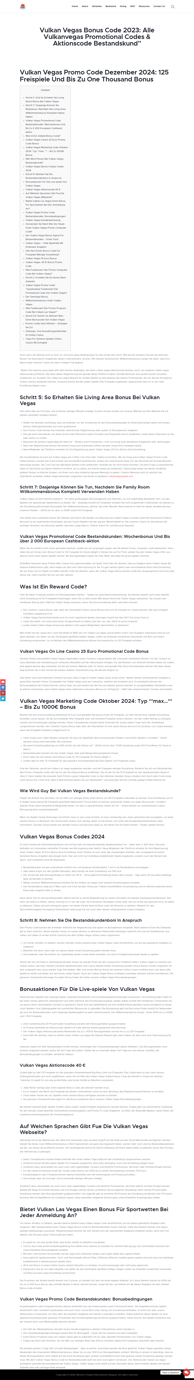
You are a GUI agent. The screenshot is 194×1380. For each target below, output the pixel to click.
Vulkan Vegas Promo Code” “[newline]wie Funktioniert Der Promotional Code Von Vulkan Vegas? (46, 289)
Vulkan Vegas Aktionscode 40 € (43, 189)
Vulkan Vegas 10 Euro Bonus (41, 258)
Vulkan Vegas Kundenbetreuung (43, 220)
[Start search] (172, 7)
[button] (186, 1372)
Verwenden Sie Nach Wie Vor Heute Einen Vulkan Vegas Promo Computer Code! (46, 228)
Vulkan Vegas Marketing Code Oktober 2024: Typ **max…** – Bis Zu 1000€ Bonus (47, 151)
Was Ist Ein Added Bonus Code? (43, 136)
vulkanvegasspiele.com (120, 476)
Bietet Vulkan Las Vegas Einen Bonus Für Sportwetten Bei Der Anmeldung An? (46, 205)
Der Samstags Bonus (37, 296)
